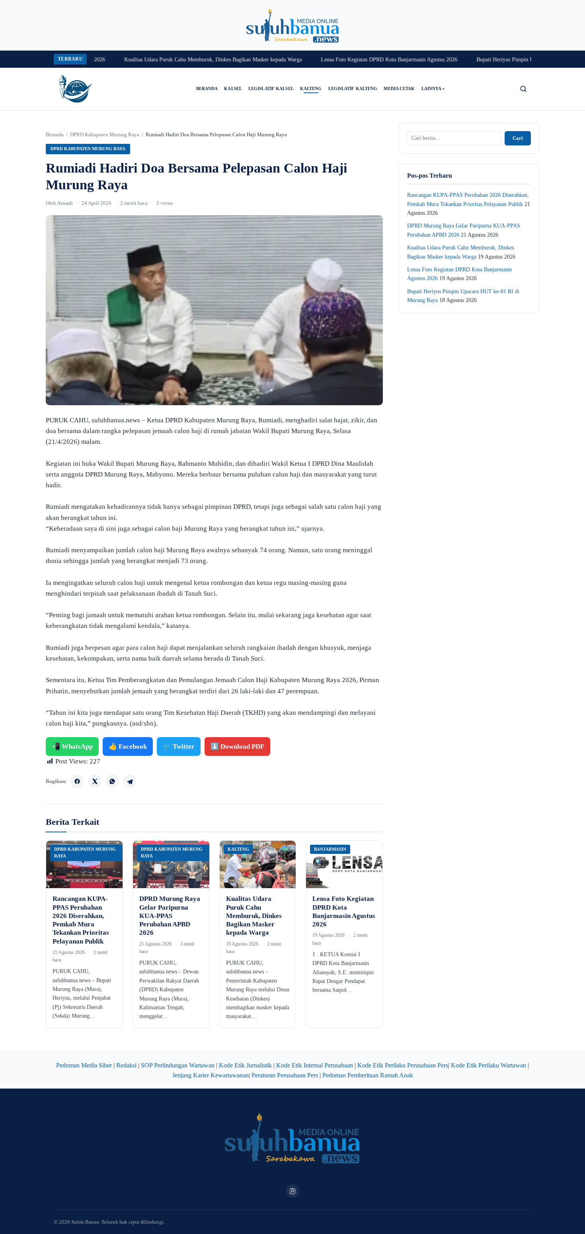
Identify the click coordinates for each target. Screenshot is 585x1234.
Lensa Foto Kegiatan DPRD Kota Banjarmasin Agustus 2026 (371, 60)
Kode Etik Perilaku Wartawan (488, 1065)
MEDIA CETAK (399, 88)
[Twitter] (94, 781)
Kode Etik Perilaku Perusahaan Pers (402, 1065)
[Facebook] (77, 781)
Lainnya (433, 88)
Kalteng (311, 88)
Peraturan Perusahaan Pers (285, 1075)
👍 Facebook (128, 746)
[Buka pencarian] (523, 89)
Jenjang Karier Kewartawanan (210, 1075)
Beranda (207, 88)
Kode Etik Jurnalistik (245, 1065)
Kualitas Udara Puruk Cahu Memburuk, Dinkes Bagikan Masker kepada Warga (195, 60)
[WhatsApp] (112, 781)
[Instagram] (292, 1191)
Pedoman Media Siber (84, 1065)
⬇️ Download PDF (237, 746)
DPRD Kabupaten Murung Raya (104, 134)
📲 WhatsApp (72, 746)
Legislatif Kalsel (271, 88)
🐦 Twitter (179, 746)
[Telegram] (129, 781)
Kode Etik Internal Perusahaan (314, 1065)
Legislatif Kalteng (353, 88)
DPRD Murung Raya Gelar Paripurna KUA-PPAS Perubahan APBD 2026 (169, 915)
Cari (518, 138)
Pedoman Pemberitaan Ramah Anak (367, 1075)
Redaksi (126, 1065)
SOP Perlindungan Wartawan (177, 1065)
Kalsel (233, 88)
